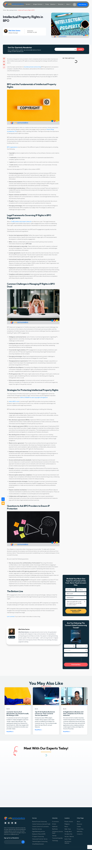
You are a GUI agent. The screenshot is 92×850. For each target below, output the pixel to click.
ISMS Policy (79, 831)
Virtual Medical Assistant (38, 844)
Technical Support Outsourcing (39, 841)
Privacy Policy (80, 829)
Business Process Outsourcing (39, 821)
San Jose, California (69, 836)
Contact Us (79, 834)
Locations (67, 818)
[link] (4, 67)
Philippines (67, 824)
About (68, 4)
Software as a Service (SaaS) (57, 832)
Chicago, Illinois (68, 831)
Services (28, 4)
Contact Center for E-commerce (40, 826)
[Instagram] (8, 823)
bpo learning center (12, 10)
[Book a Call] (3, 499)
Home (4, 10)
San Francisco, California (68, 842)
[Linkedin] (12, 823)
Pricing (47, 4)
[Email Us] (3, 503)
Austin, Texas (68, 839)
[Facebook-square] (15, 823)
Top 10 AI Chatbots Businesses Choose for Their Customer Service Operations (45, 713)
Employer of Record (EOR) (38, 834)
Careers (79, 826)
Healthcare (54, 826)
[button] (74, 4)
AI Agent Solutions (37, 4)
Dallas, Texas (68, 829)
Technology (55, 840)
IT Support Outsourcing (38, 836)
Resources (60, 4)
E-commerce (55, 821)
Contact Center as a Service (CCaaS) (41, 824)
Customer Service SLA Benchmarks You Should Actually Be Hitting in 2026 (18, 713)
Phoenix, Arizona (69, 821)
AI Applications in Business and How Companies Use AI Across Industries (73, 713)
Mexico (66, 826)
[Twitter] (5, 823)
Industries (52, 4)
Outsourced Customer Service (39, 839)
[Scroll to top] (88, 840)
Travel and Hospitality (57, 838)
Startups (54, 835)
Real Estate (55, 829)
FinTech (54, 824)
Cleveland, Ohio (68, 834)
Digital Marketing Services (38, 831)
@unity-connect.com (14, 831)
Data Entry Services (37, 829)
